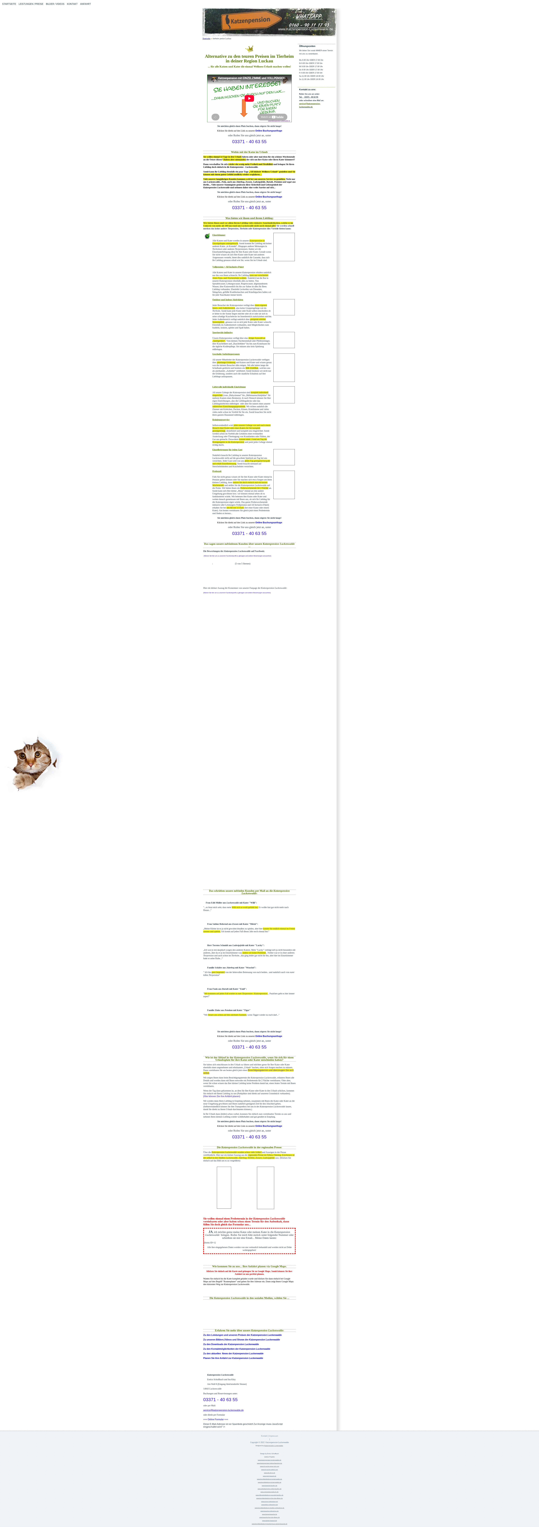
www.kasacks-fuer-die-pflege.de (269, 1517)
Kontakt (72, 4)
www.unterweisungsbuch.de (269, 1492)
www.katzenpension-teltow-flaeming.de (269, 1463)
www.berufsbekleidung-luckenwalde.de (269, 1479)
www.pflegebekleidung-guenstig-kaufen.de (269, 1495)
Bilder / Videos (55, 4)
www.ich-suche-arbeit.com (269, 1469)
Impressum (273, 1436)
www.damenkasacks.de (269, 1514)
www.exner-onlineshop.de (269, 1501)
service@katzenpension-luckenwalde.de (223, 1410)
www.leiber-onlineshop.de (269, 1504)
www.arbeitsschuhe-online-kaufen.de (269, 1489)
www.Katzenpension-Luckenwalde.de (305, 29)
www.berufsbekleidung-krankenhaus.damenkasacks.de (269, 1524)
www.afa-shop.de (269, 1473)
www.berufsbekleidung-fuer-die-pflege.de (269, 1498)
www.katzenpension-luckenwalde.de (269, 1460)
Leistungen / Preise (31, 4)
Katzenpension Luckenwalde (273, 1445)
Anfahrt (85, 4)
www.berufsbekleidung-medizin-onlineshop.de (269, 1508)
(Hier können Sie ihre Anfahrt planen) (221, 1096)
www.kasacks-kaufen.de (269, 1485)
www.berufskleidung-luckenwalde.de (269, 1482)
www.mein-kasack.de (269, 1476)
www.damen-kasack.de (269, 1520)
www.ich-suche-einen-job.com (269, 1466)
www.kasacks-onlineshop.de (270, 1511)
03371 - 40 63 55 (249, 141)
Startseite (9, 4)
